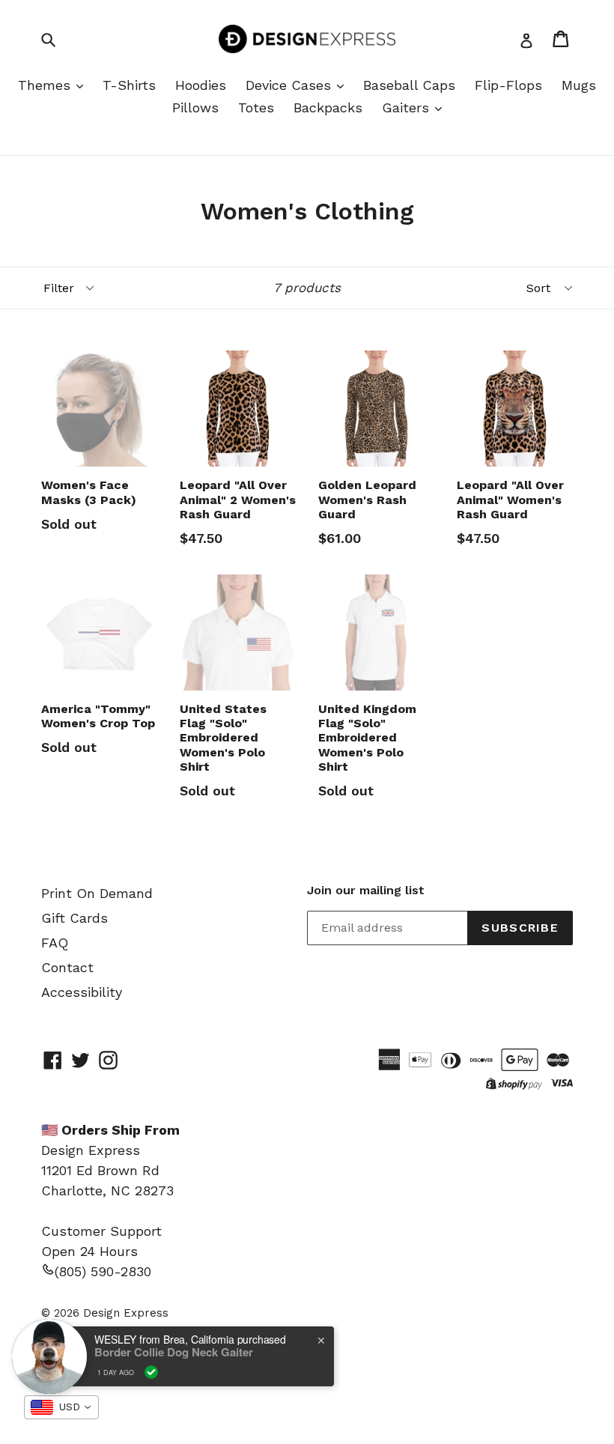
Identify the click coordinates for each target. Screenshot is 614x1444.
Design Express (125, 1313)
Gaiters (408, 107)
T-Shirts (129, 85)
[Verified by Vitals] (151, 1372)
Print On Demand (97, 893)
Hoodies (200, 85)
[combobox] (61, 1407)
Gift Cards (74, 918)
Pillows (195, 107)
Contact (67, 967)
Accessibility (81, 992)
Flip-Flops (508, 85)
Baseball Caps (409, 85)
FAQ (54, 942)
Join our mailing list (366, 890)
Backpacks (328, 107)
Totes (256, 107)
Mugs (579, 85)
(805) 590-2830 (103, 1271)
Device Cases (290, 85)
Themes (46, 85)
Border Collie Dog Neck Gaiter (173, 1352)
